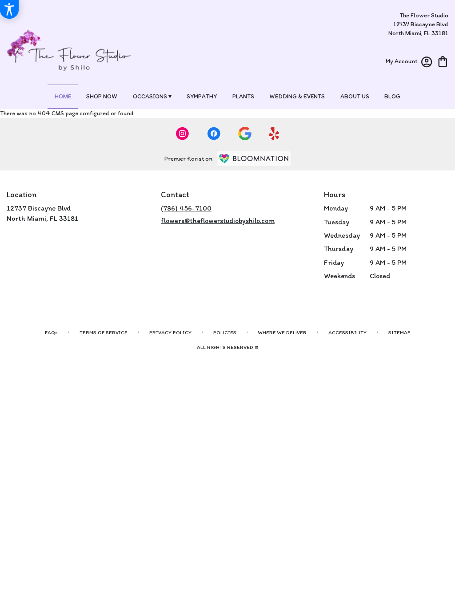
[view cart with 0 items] (442, 60)
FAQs (51, 332)
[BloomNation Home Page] (254, 158)
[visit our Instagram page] (182, 133)
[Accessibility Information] (9, 9)
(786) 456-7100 (186, 208)
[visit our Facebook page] (213, 133)
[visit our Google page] (244, 133)
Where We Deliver (282, 332)
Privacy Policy (170, 332)
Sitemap (399, 332)
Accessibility (347, 332)
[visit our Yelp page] (274, 133)
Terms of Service (104, 332)
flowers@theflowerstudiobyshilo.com (218, 220)
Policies (224, 332)
